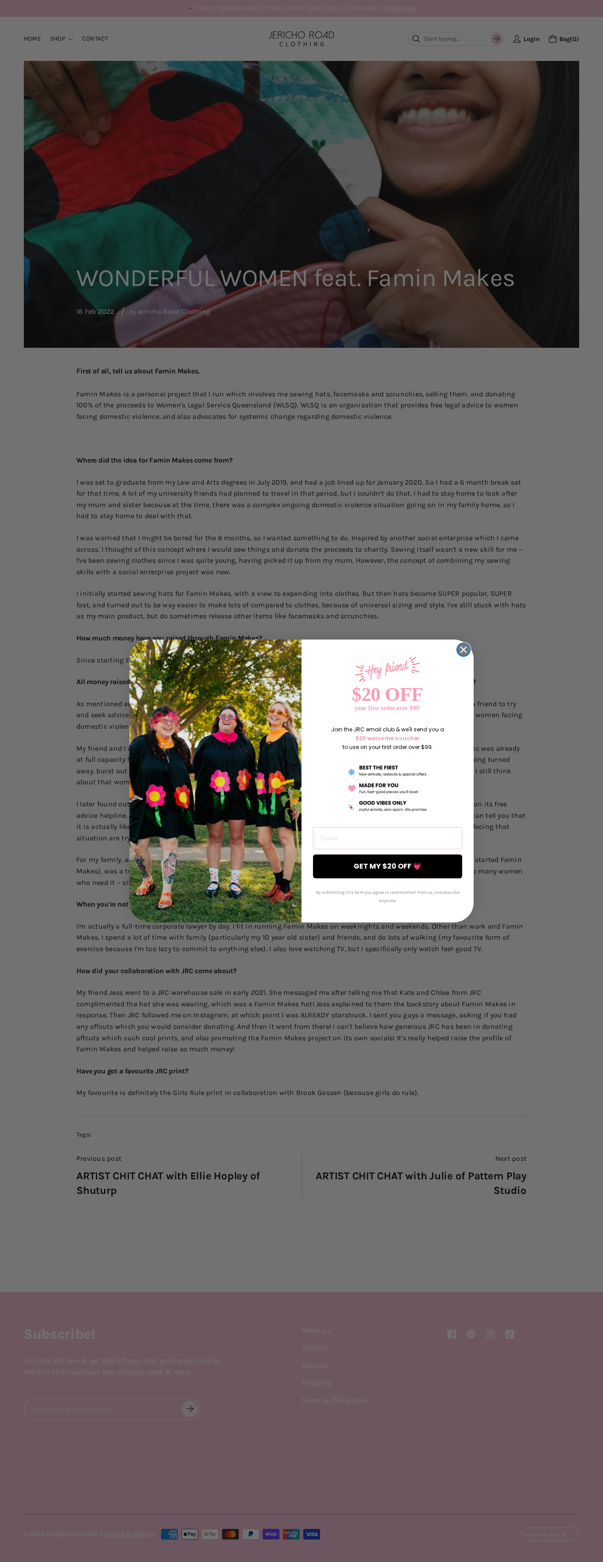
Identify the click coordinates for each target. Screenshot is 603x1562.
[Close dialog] (463, 649)
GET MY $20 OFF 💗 (388, 866)
